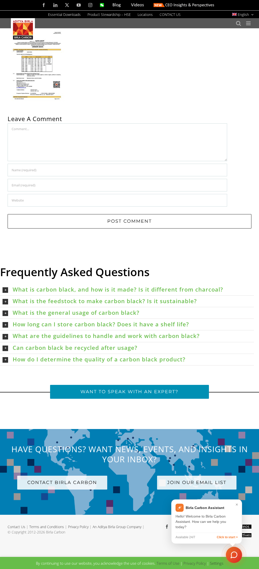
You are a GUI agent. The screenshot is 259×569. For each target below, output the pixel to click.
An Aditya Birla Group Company (117, 526)
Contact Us (16, 526)
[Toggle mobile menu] (248, 23)
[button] (128, 289)
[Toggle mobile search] (238, 23)
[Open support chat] (234, 555)
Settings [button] (216, 563)
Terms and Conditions (46, 526)
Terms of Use (168, 563)
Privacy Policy (78, 526)
